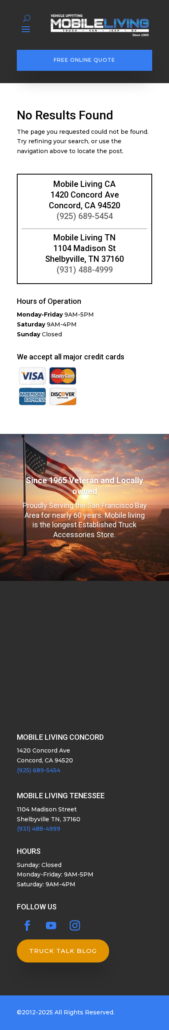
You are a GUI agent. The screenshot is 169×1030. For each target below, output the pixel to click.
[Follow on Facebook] (27, 926)
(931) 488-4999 (85, 270)
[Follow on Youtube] (51, 926)
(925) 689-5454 (85, 216)
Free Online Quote (84, 60)
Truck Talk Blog (63, 951)
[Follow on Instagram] (74, 926)
